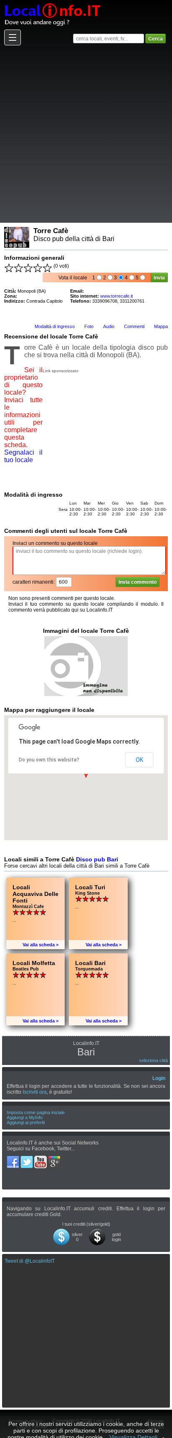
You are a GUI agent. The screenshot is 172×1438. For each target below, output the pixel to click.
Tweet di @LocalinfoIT (30, 1261)
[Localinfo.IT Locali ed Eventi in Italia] (52, 3)
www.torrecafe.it (116, 296)
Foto (89, 326)
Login (158, 1078)
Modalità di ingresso (55, 326)
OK (139, 759)
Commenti (134, 326)
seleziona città (153, 1060)
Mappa (161, 326)
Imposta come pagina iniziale (36, 1112)
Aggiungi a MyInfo (25, 1117)
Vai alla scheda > (40, 944)
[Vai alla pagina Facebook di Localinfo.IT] (13, 1159)
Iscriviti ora (35, 1092)
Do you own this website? (49, 760)
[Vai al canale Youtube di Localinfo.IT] (41, 1159)
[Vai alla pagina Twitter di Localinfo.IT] (27, 1159)
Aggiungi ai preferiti (26, 1122)
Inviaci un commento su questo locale (55, 543)
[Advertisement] (86, 133)
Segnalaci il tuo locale (23, 456)
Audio (108, 326)
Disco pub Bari (97, 859)
